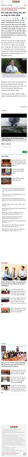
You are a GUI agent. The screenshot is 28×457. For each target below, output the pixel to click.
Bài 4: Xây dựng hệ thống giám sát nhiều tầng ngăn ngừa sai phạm (18, 310)
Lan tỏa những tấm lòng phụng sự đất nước (18, 171)
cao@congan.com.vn (9, 449)
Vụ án (3, 343)
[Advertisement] (14, 248)
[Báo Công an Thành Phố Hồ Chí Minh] (16, 1)
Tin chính (4, 263)
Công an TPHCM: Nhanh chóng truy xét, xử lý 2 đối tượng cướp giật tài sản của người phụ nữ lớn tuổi (18, 388)
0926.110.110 (9, 453)
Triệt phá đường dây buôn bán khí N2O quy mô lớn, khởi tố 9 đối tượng (18, 372)
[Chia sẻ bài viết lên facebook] (22, 18)
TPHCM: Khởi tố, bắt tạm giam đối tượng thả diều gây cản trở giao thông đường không (18, 380)
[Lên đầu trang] (24, 454)
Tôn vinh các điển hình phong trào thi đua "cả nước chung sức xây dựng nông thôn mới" (13, 190)
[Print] (26, 18)
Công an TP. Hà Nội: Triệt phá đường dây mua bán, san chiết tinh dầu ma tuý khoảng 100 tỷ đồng (13, 364)
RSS (26, 5)
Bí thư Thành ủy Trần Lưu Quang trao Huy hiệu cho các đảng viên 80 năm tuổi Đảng (13, 283)
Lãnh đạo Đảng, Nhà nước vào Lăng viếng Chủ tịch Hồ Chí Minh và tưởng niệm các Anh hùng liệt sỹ (18, 300)
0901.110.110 (15, 453)
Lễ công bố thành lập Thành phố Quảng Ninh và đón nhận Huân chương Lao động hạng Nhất (18, 292)
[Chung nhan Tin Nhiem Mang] (9, 454)
